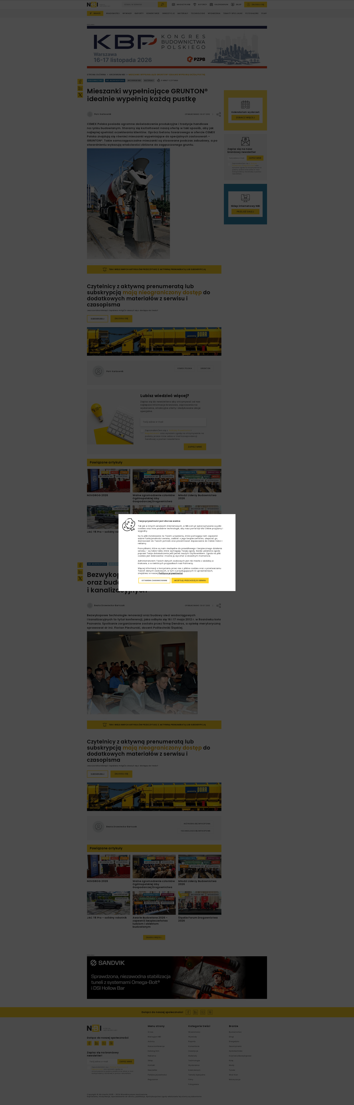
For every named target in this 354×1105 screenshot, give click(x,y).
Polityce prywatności (171, 573)
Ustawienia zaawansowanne (154, 580)
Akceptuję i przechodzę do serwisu (190, 580)
